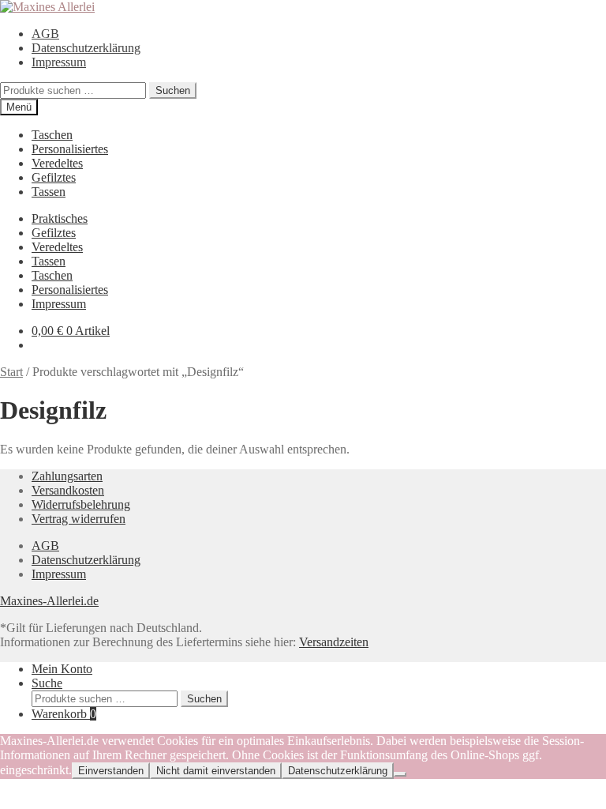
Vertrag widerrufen (78, 518)
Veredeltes (57, 163)
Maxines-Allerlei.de (49, 601)
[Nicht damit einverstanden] (400, 774)
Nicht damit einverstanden (215, 771)
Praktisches (60, 218)
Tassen (48, 191)
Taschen (52, 134)
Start (11, 371)
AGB (45, 33)
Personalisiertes (70, 149)
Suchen (172, 90)
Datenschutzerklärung (86, 48)
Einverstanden (111, 771)
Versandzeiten (333, 642)
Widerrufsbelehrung (81, 504)
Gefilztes (54, 177)
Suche (47, 683)
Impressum (59, 62)
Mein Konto (62, 668)
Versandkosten (68, 490)
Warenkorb (64, 714)
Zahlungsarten (67, 476)
